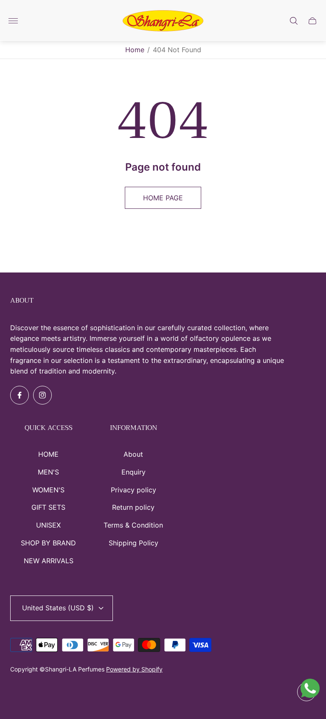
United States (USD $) (58, 608)
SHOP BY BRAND (48, 543)
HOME (48, 454)
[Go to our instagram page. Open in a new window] (42, 395)
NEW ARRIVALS (48, 560)
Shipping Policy (133, 543)
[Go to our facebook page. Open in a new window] (19, 395)
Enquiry (133, 472)
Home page (163, 198)
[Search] (293, 20)
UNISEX (48, 525)
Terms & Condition (133, 525)
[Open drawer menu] (13, 20)
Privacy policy (133, 490)
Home (134, 49)
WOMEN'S (48, 490)
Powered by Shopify (134, 669)
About (133, 454)
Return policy (133, 507)
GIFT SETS (48, 507)
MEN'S (48, 472)
